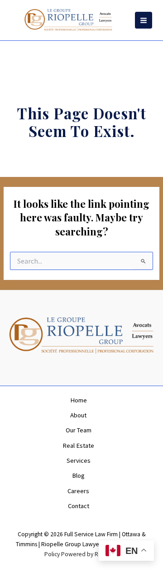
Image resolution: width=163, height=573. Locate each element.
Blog (78, 475)
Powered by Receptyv (90, 554)
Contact (78, 506)
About (78, 415)
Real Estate (78, 445)
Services (79, 460)
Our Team (78, 430)
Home (78, 400)
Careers (78, 491)
